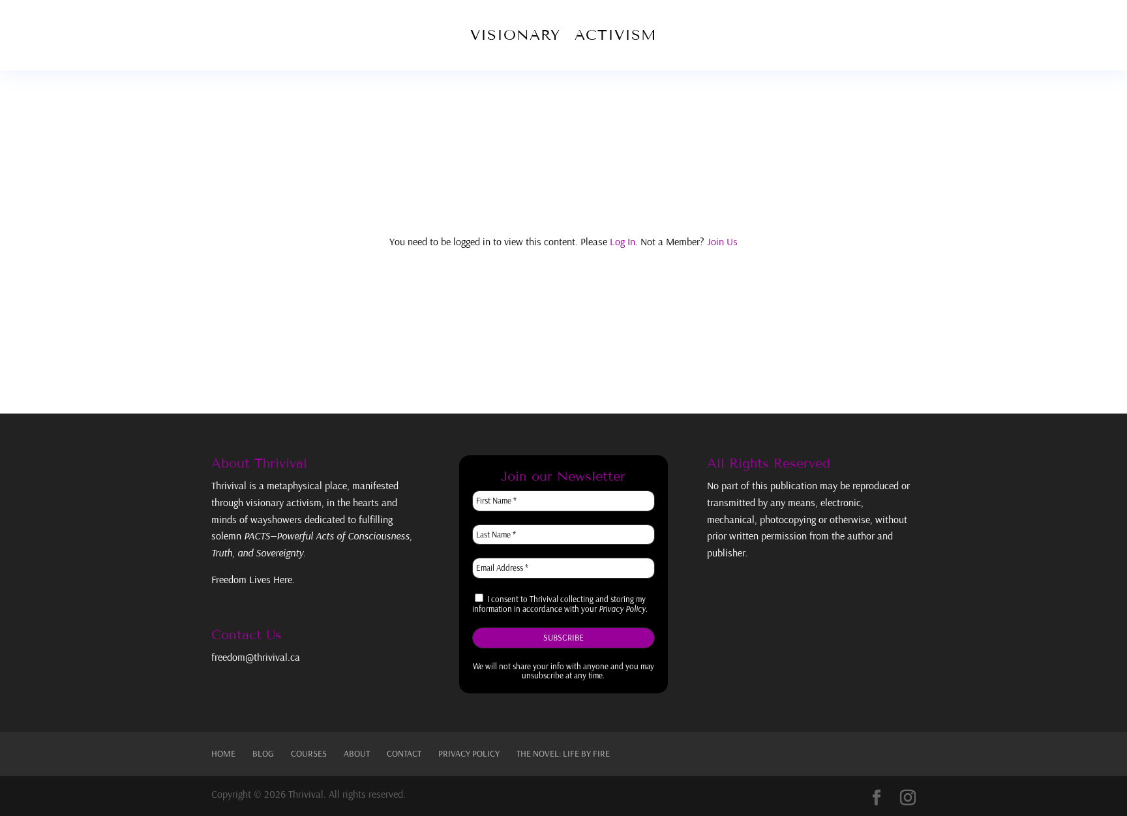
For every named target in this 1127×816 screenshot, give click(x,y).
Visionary (515, 35)
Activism (616, 35)
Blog (263, 753)
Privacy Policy (469, 753)
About (357, 753)
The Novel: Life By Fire (563, 753)
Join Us (722, 241)
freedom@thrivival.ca (255, 656)
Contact (404, 753)
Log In (622, 241)
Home (223, 753)
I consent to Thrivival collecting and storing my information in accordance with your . (560, 604)
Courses (309, 753)
